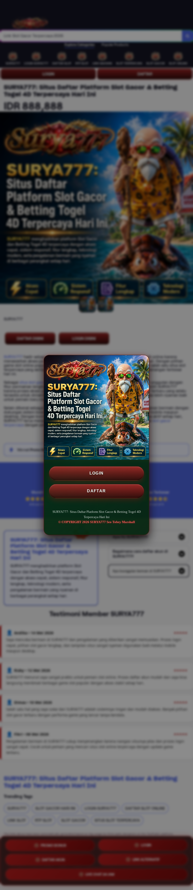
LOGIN (96, 473)
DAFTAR (96, 491)
